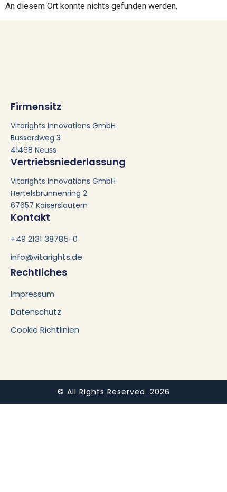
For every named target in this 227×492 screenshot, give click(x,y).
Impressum (32, 293)
